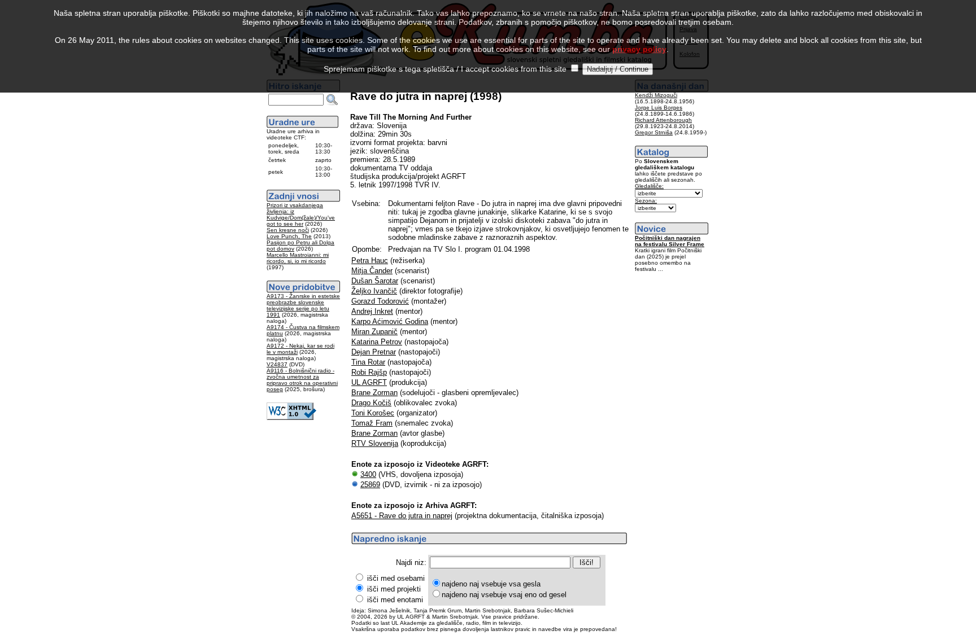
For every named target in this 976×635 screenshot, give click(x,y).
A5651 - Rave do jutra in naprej (401, 515)
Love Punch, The (289, 236)
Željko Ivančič (374, 291)
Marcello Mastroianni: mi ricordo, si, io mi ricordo (298, 258)
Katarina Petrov (376, 342)
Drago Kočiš (371, 402)
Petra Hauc (369, 260)
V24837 (277, 364)
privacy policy (639, 49)
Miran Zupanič (374, 331)
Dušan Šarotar (374, 281)
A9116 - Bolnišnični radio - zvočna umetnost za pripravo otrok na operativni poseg (302, 379)
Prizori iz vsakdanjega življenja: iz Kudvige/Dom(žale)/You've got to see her (301, 214)
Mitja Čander (372, 270)
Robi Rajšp (369, 372)
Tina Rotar (368, 362)
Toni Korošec (372, 413)
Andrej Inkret (372, 311)
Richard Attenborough (663, 120)
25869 (370, 484)
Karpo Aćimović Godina (389, 321)
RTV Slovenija (374, 443)
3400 (368, 474)
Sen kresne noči (288, 230)
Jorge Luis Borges (658, 107)
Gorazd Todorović (380, 301)
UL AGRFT (369, 382)
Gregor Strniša (654, 132)
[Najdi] (332, 100)
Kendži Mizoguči (656, 95)
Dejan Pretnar (373, 352)
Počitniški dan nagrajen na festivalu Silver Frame (669, 241)
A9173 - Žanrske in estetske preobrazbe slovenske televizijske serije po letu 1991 (303, 305)
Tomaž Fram (372, 423)
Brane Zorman (374, 392)
